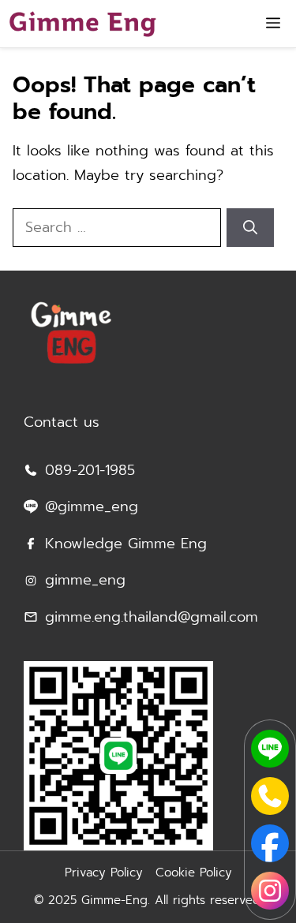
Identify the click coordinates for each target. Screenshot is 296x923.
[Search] (250, 227)
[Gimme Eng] (82, 23)
